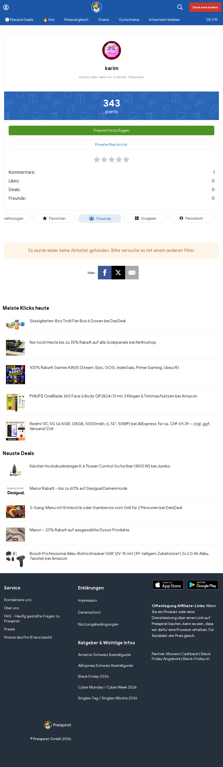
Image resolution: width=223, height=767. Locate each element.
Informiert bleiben (164, 19)
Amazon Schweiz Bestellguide (104, 654)
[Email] (132, 272)
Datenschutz (89, 612)
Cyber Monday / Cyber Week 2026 (107, 687)
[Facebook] (105, 272)
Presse (9, 629)
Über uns (11, 608)
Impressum (87, 600)
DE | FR (212, 19)
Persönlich (194, 218)
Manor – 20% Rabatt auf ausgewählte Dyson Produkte (79, 530)
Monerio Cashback (182, 654)
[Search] (180, 7)
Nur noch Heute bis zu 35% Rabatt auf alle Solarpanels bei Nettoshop (93, 342)
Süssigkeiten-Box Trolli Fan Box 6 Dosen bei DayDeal (78, 320)
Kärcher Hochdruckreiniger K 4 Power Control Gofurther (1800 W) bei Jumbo (100, 466)
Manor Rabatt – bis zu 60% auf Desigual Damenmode (78, 488)
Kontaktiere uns (17, 600)
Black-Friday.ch (196, 658)
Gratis (103, 19)
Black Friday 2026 (93, 676)
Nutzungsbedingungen (98, 624)
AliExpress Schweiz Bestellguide (105, 665)
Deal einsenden (205, 7)
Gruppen (148, 218)
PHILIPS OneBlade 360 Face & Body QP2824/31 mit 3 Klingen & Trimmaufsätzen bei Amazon (113, 396)
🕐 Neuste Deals (19, 19)
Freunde (104, 218)
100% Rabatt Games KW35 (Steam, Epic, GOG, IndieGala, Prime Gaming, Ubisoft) (104, 367)
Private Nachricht (111, 144)
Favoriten (57, 218)
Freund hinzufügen (111, 130)
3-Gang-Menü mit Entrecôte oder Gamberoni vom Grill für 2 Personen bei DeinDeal (106, 507)
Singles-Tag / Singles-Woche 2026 (107, 698)
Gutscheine (129, 19)
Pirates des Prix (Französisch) (28, 637)
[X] (118, 272)
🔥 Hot (49, 19)
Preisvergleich (76, 19)
